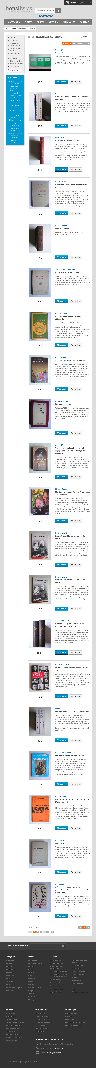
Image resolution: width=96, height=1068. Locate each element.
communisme (15, 126)
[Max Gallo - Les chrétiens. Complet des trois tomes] (40, 721)
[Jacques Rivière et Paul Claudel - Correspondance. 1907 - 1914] (40, 282)
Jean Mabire (14, 58)
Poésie (30, 982)
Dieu (11, 120)
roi (18, 100)
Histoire (9, 963)
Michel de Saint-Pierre (17, 64)
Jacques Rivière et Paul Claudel (68, 269)
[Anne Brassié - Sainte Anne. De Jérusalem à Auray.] (40, 370)
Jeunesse (9, 982)
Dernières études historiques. (67, 140)
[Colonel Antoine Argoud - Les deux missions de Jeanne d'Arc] (40, 765)
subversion (15, 86)
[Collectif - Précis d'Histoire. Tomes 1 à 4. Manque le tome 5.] (40, 106)
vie (11, 84)
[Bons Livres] (18, 9)
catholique (11, 81)
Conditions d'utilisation (44, 1022)
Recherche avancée (46, 15)
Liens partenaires (41, 1028)
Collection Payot (56, 980)
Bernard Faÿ (60, 884)
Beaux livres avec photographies (56, 967)
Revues (74, 989)
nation (19, 120)
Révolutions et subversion (77, 985)
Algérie (17, 84)
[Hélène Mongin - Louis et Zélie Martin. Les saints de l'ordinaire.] (40, 545)
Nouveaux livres (40, 1013)
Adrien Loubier (61, 313)
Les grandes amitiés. (64, 404)
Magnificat (60, 843)
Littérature (10, 960)
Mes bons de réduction (73, 1025)
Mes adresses (70, 1019)
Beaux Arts (10, 976)
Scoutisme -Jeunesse (80, 992)
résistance (15, 138)
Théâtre (31, 994)
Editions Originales (57, 986)
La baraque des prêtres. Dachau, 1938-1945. (71, 669)
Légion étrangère (56, 992)
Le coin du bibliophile (14, 988)
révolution (12, 140)
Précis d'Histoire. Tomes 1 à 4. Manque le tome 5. (71, 98)
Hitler (15, 143)
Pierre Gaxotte (14, 66)
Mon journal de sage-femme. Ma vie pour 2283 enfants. (72, 493)
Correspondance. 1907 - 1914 (67, 272)
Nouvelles (31, 979)
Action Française (56, 960)
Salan (18, 118)
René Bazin (60, 840)
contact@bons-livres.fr (54, 1053)
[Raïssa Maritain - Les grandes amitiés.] (40, 414)
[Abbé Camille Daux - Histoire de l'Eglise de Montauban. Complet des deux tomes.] (40, 633)
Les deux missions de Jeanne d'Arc (70, 755)
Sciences (9, 991)
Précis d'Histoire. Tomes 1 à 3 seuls (70, 53)
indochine (12, 110)
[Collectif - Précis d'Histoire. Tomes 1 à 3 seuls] (40, 62)
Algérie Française (15, 98)
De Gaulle (15, 105)
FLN (19, 131)
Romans (31, 985)
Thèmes (28, 22)
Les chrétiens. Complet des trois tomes (72, 711)
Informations (40, 1025)
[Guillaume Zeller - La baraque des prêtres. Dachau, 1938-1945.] (40, 677)
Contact (84, 22)
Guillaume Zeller (62, 664)
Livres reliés (76, 969)
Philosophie (10, 969)
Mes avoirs (68, 1016)
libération (12, 96)
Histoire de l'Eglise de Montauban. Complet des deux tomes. (69, 625)
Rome (19, 96)
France (15, 123)
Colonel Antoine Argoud (65, 752)
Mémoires (31, 976)
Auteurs (53, 22)
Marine (74, 978)
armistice (18, 88)
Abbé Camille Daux (63, 621)
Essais (30, 969)
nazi (12, 115)
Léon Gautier (60, 138)
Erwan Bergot (14, 43)
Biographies (32, 960)
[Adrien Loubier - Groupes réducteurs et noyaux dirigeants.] (40, 326)
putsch (13, 100)
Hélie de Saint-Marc (16, 61)
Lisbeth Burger (61, 489)
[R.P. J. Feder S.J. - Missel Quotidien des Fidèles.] (40, 238)
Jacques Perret (15, 46)
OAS (18, 113)
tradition (15, 108)
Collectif (59, 50)
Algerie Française (56, 963)
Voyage (8, 979)
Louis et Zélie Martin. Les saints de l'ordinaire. (70, 537)
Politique (9, 973)
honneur (12, 113)
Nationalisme (77, 981)
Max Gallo (59, 708)
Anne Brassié (60, 357)
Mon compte (68, 22)
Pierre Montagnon (16, 56)
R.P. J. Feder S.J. (62, 225)
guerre (19, 133)
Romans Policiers (34, 988)
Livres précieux (77, 966)
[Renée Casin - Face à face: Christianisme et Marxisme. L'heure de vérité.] (40, 809)
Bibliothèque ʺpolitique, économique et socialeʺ (58, 976)
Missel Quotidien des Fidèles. (67, 228)
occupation (11, 133)
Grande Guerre (15, 136)
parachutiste (15, 128)
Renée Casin (60, 796)
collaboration (15, 93)
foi (20, 140)
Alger (17, 115)
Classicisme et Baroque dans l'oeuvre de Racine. (72, 186)
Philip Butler (60, 181)
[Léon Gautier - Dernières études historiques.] (40, 150)
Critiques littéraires (35, 963)
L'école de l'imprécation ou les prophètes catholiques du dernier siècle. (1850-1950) (72, 890)
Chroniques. (32, 1000)
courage (12, 131)
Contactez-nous (41, 1019)
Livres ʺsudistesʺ (78, 975)
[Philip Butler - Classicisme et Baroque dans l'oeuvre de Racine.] (40, 194)
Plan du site (39, 1032)
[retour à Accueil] (6, 28)
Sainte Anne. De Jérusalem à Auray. (70, 360)
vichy (19, 110)
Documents (32, 966)
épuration (15, 103)
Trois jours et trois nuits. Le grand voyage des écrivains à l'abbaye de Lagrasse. (70, 451)
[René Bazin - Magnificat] (40, 853)
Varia (8, 985)
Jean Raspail (14, 40)
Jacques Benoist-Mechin (15, 1022)
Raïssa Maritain (61, 401)
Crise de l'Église (56, 983)
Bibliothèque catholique (58, 972)
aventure (11, 88)
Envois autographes (57, 989)
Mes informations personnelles (76, 1022)
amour (12, 91)
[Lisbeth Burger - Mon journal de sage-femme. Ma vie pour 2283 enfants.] (40, 501)
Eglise (18, 91)
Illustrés (31, 973)
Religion (9, 966)
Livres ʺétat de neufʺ (79, 972)
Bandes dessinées (34, 997)
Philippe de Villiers (16, 53)
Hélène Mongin (61, 533)
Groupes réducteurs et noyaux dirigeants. (68, 317)
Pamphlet (31, 991)
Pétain (12, 118)
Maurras (19, 81)
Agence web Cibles (30, 1062)
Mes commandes (71, 1013)
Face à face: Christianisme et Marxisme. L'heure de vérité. (72, 800)
